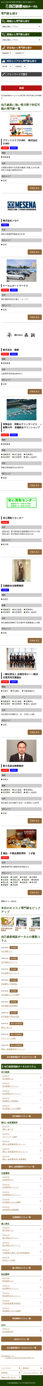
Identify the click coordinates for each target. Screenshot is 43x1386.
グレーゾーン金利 (8, 1038)
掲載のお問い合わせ (8, 1377)
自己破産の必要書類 (9, 1006)
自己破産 (13, 947)
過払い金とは (6, 1027)
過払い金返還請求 (16, 1023)
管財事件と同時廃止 (9, 984)
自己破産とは (6, 951)
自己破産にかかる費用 (10, 995)
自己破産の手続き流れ (10, 1017)
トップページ (6, 1368)
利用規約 (4, 1373)
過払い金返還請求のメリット (13, 1049)
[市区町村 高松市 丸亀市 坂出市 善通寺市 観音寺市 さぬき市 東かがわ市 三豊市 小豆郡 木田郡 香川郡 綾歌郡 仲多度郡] (20, 66)
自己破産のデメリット (10, 973)
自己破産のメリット (9, 962)
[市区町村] (19, 53)
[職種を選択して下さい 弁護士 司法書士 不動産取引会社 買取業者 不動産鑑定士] (21, 26)
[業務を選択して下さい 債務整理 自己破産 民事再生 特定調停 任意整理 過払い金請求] (21, 40)
